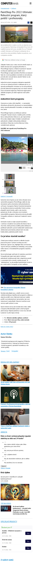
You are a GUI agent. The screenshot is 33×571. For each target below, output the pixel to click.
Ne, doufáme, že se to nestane (13, 462)
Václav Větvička (5, 22)
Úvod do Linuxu (7, 540)
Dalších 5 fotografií (7, 196)
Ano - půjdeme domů (10, 454)
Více (28, 533)
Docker (4, 546)
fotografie (15, 351)
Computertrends (5, 8)
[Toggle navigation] (30, 3)
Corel (7, 351)
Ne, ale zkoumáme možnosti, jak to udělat (16, 458)
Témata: (3, 351)
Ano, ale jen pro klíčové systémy (13, 450)
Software (13, 8)
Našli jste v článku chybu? (7, 326)
